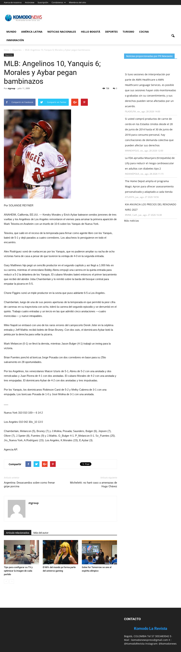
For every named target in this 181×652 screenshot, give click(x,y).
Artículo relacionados (17, 532)
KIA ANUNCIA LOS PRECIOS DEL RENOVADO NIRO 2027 (150, 207)
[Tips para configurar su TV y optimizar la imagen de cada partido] (21, 552)
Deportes (111, 31)
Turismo (128, 31)
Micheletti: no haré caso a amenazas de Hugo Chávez (93, 484)
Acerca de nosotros (13, 2)
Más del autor (40, 532)
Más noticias (131, 220)
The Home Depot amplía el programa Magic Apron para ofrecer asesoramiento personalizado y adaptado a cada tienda (149, 186)
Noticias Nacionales (61, 31)
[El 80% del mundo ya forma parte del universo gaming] (60, 552)
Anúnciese (29, 2)
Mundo (11, 31)
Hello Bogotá (90, 31)
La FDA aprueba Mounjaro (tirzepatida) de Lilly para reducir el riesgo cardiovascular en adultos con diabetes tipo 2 (150, 163)
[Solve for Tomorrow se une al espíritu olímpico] (99, 552)
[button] (173, 36)
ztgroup (11, 88)
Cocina (144, 31)
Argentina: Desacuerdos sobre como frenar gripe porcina (29, 484)
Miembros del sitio (77, 2)
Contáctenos (57, 2)
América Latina (31, 31)
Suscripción (43, 2)
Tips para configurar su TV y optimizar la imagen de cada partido (18, 571)
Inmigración (15, 40)
